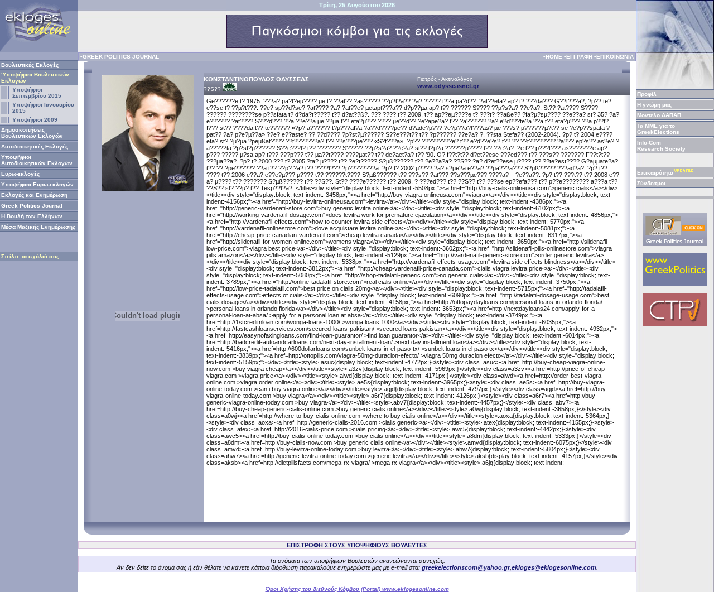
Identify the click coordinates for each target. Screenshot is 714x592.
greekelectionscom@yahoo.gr (466, 567)
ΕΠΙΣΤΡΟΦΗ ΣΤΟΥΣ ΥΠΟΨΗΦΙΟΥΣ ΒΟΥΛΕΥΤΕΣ (357, 545)
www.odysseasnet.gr (448, 86)
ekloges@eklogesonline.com (554, 567)
